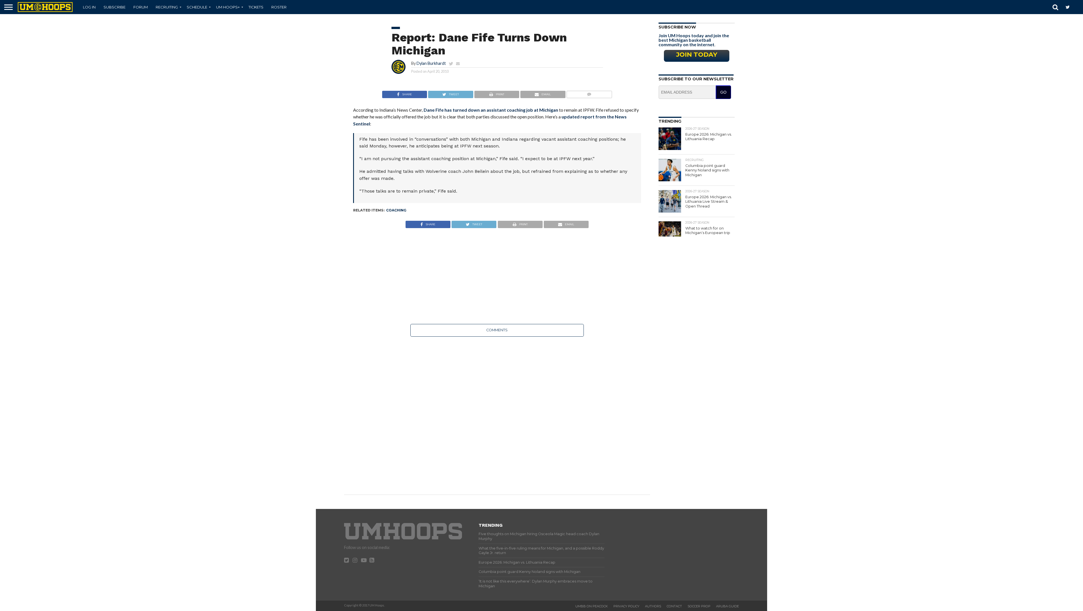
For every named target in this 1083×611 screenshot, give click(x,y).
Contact (674, 606)
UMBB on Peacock (591, 606)
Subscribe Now (677, 27)
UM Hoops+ (228, 7)
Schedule (197, 7)
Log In (89, 7)
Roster (279, 7)
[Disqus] (497, 411)
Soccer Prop (699, 606)
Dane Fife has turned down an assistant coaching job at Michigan (491, 110)
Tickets (255, 7)
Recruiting (167, 7)
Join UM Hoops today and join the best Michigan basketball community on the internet (694, 40)
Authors (653, 606)
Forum (140, 7)
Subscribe (115, 7)
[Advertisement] (497, 276)
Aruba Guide (727, 606)
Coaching (396, 210)
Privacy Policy (626, 606)
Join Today (696, 54)
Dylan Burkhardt (431, 63)
